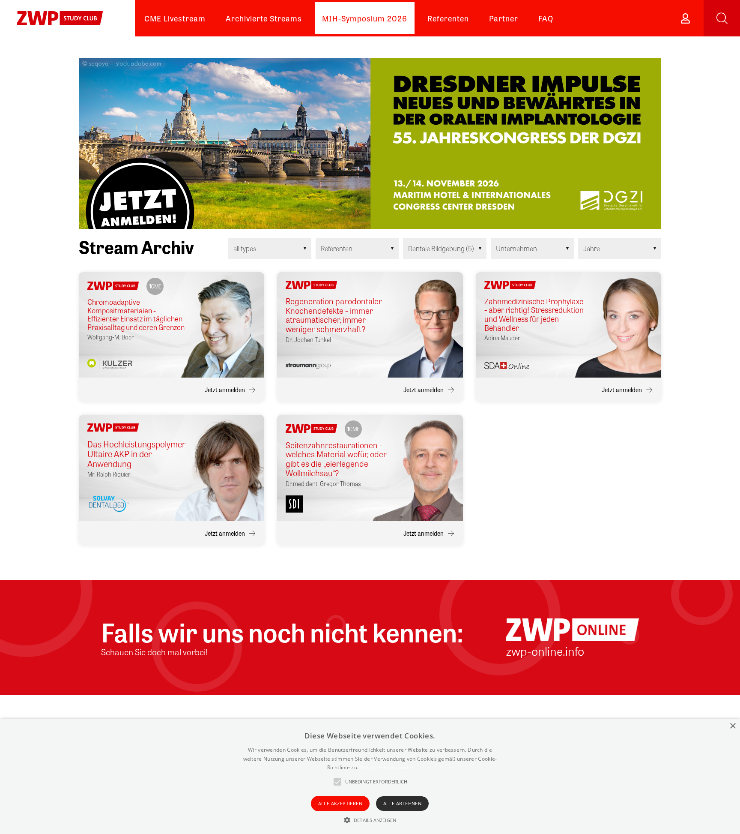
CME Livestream (175, 18)
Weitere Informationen (386, 767)
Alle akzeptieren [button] (340, 803)
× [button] (732, 726)
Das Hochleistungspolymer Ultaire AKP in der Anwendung (136, 453)
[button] (370, 820)
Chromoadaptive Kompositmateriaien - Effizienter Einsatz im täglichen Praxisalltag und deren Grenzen (136, 314)
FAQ (545, 18)
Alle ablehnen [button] (402, 803)
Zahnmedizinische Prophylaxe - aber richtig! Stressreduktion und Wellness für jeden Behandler (534, 314)
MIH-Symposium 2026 (364, 18)
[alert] (370, 776)
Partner (503, 18)
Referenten (448, 18)
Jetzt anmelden (225, 389)
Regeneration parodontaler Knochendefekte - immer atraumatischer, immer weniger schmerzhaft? (334, 315)
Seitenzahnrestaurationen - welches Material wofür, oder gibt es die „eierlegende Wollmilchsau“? (336, 459)
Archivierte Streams (264, 18)
